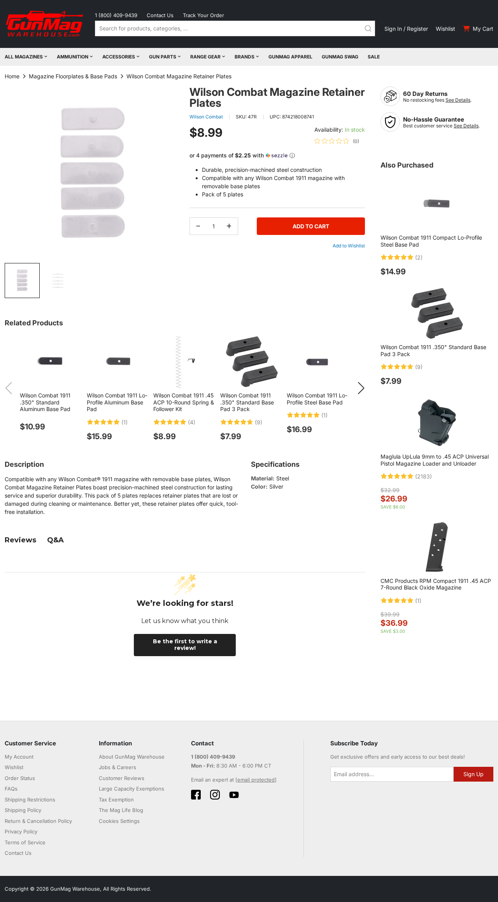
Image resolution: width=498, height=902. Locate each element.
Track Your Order (203, 15)
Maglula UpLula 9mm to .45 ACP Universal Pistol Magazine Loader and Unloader (435, 460)
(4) (191, 422)
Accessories (118, 57)
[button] (57, 280)
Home (12, 76)
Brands (244, 57)
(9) (258, 422)
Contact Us (160, 15)
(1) (124, 422)
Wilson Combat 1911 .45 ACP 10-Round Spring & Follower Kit (183, 402)
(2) (419, 257)
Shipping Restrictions (30, 799)
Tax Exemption (116, 799)
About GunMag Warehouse (132, 757)
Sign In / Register (406, 28)
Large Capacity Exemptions (131, 788)
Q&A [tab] (55, 540)
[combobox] (235, 28)
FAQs (11, 788)
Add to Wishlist (349, 246)
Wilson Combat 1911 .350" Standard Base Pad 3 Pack (247, 402)
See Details (457, 100)
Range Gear (205, 57)
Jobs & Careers (117, 767)
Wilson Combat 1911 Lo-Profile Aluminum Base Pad (117, 402)
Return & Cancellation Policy (38, 821)
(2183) (423, 476)
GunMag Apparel (290, 57)
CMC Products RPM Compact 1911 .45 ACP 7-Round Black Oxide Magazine (436, 584)
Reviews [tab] (20, 540)
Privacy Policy (21, 831)
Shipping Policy (23, 810)
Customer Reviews (121, 778)
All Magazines (24, 57)
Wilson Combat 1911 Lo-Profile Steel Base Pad (317, 399)
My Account (19, 757)
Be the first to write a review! (185, 645)
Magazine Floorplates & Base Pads (73, 76)
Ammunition (72, 57)
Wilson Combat (206, 117)
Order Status (20, 778)
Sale (374, 57)
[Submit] (368, 28)
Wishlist (445, 28)
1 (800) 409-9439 (116, 15)
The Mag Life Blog (121, 810)
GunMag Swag (340, 57)
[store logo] (45, 24)
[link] (336, 141)
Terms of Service (25, 842)
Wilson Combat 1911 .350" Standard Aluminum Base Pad (45, 402)
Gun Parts (162, 57)
